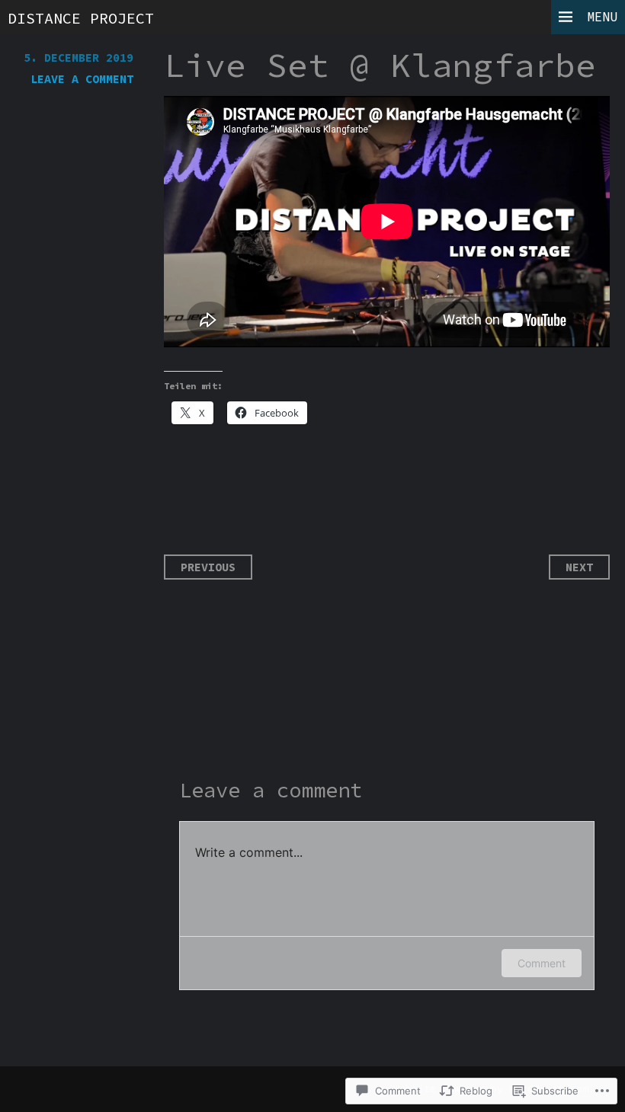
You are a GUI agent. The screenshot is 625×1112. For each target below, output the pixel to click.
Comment (542, 963)
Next (579, 567)
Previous (208, 567)
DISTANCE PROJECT (81, 17)
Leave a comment (81, 79)
